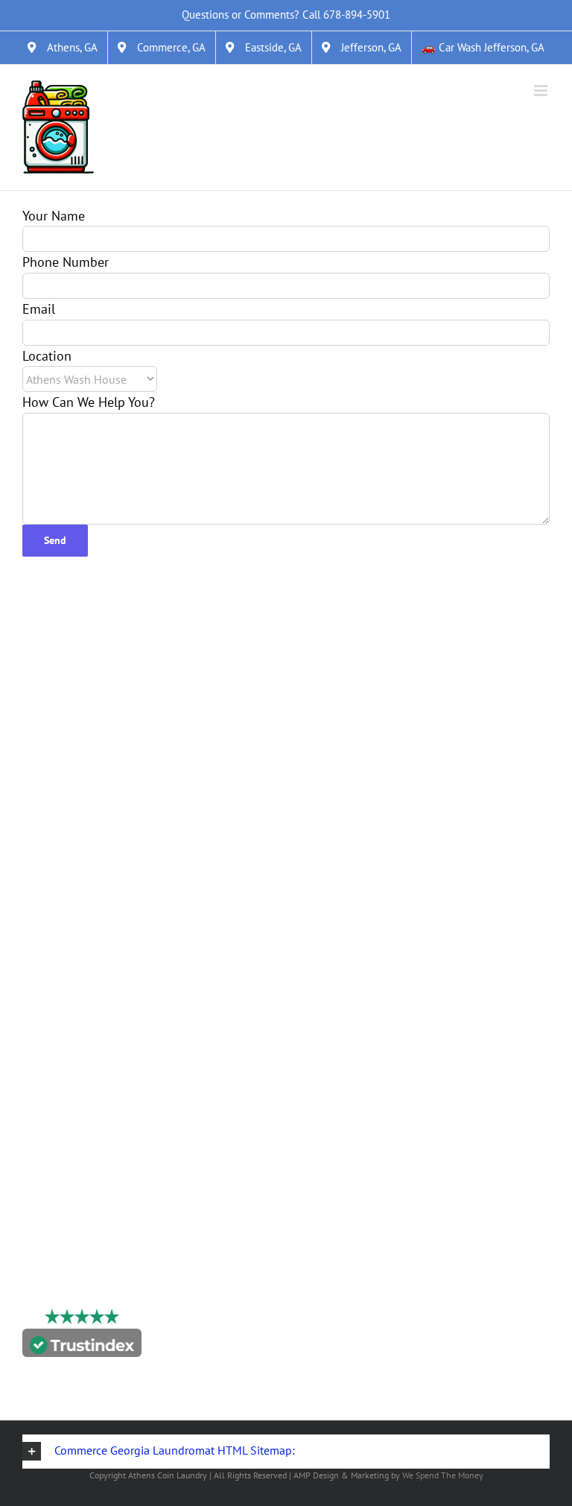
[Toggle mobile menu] (542, 90)
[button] (286, 1451)
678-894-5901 (356, 14)
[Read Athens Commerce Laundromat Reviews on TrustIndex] (82, 1346)
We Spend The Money (442, 1475)
